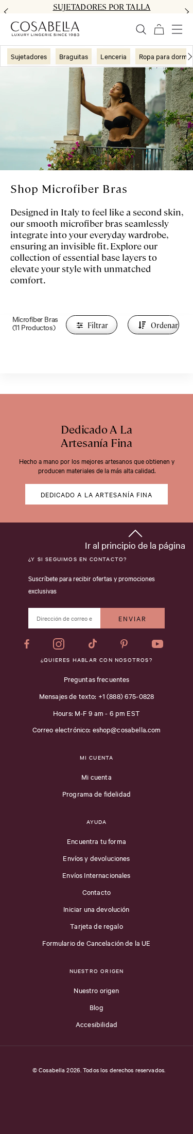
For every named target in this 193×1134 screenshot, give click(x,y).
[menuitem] (28, 56)
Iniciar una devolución (96, 908)
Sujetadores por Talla (102, 6)
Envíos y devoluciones (96, 857)
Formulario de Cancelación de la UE (96, 942)
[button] (135, 538)
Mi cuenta (96, 776)
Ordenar (164, 325)
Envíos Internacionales (96, 874)
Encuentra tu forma (96, 840)
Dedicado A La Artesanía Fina (97, 494)
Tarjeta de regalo (96, 925)
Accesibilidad (96, 1024)
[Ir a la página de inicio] (45, 29)
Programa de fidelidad (96, 793)
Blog (96, 1007)
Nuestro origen (96, 990)
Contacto (96, 891)
